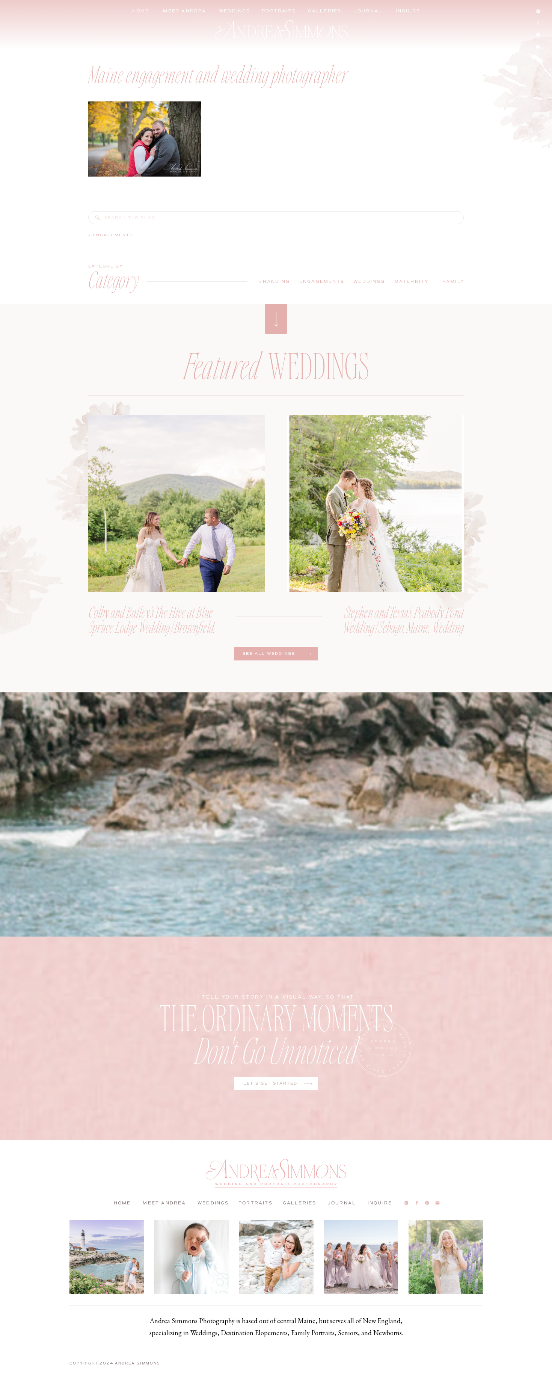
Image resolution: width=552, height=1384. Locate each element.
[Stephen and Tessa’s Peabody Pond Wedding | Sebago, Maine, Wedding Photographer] (375, 503)
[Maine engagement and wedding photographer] (98, 218)
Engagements (113, 235)
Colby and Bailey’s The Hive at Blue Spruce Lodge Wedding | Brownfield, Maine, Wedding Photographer (152, 626)
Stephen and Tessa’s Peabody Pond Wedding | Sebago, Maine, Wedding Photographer (403, 626)
